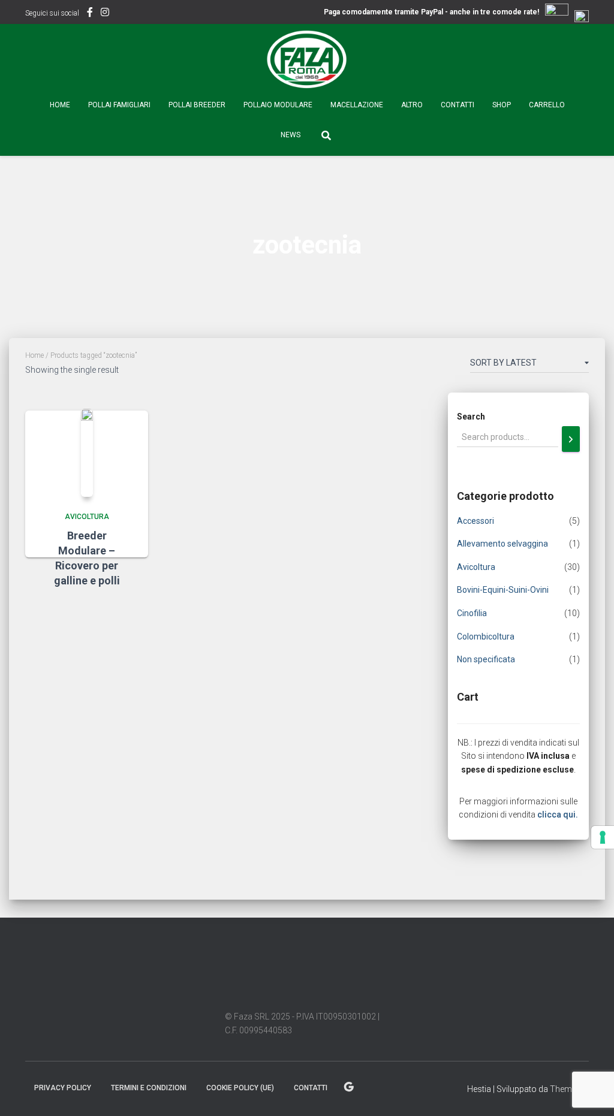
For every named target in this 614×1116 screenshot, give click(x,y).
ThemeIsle (569, 1089)
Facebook (90, 14)
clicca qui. (557, 814)
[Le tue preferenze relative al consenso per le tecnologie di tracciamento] (602, 837)
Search (471, 416)
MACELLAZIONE (356, 105)
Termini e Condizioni (148, 1088)
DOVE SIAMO (348, 1087)
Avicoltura (87, 516)
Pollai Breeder (196, 105)
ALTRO (412, 105)
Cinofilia (472, 613)
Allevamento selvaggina (502, 543)
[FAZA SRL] (307, 60)
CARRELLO (547, 105)
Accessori (475, 521)
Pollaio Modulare (277, 105)
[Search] (571, 439)
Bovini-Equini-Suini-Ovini (503, 590)
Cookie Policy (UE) (240, 1088)
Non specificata (486, 659)
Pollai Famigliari (119, 105)
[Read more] (124, 606)
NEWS (290, 135)
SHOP (501, 105)
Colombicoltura (485, 636)
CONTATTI (457, 105)
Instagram (105, 14)
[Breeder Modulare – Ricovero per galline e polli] (87, 453)
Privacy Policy (62, 1088)
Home (60, 105)
